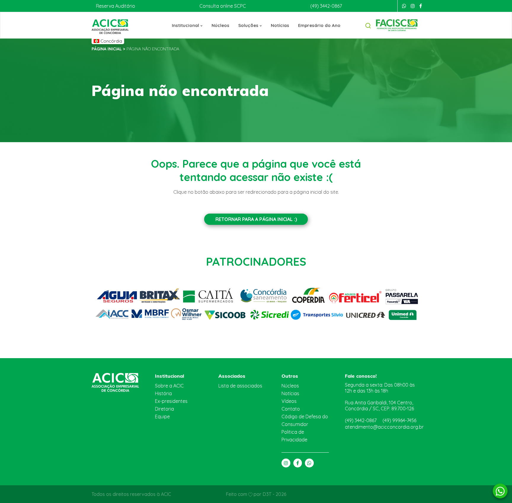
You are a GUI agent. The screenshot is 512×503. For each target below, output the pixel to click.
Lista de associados (240, 386)
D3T (268, 494)
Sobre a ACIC (169, 386)
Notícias (280, 25)
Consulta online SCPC (222, 6)
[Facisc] (396, 25)
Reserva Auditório (115, 6)
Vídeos (289, 401)
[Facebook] (420, 6)
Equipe (162, 416)
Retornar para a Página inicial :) (256, 219)
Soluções (249, 25)
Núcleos (220, 25)
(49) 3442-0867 (326, 6)
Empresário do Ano (319, 25)
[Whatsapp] (404, 6)
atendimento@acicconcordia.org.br (384, 427)
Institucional (186, 25)
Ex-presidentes (171, 401)
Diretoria (164, 409)
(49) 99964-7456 (399, 420)
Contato (290, 409)
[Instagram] (413, 6)
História (163, 393)
